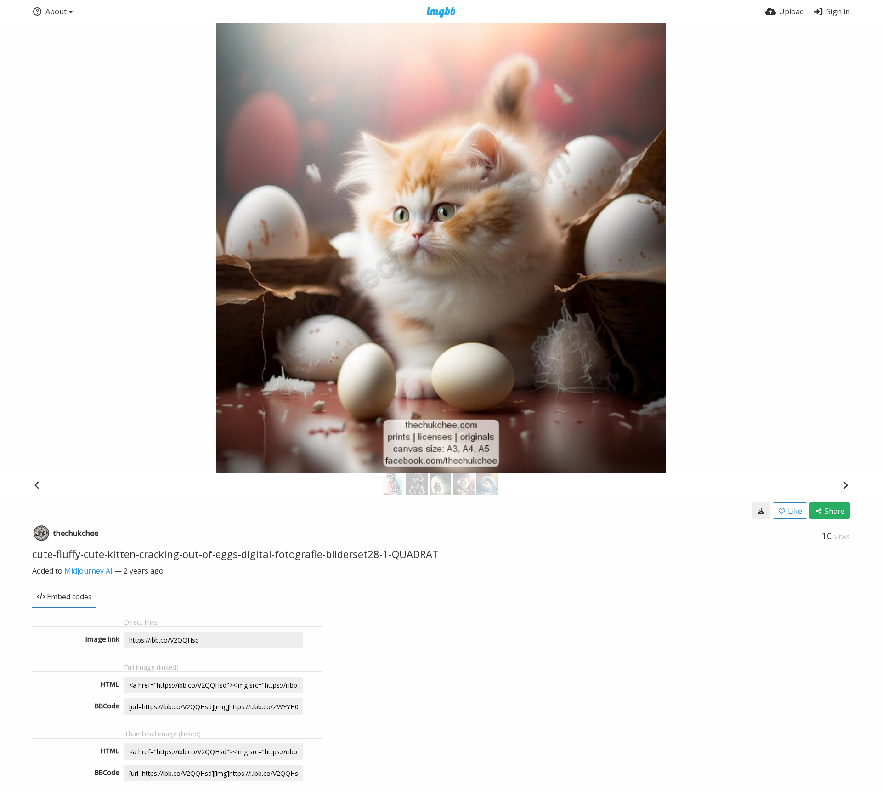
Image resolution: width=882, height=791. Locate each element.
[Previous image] (37, 485)
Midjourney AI (88, 571)
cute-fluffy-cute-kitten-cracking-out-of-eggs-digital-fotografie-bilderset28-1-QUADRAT (235, 554)
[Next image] (845, 485)
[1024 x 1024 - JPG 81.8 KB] (761, 510)
